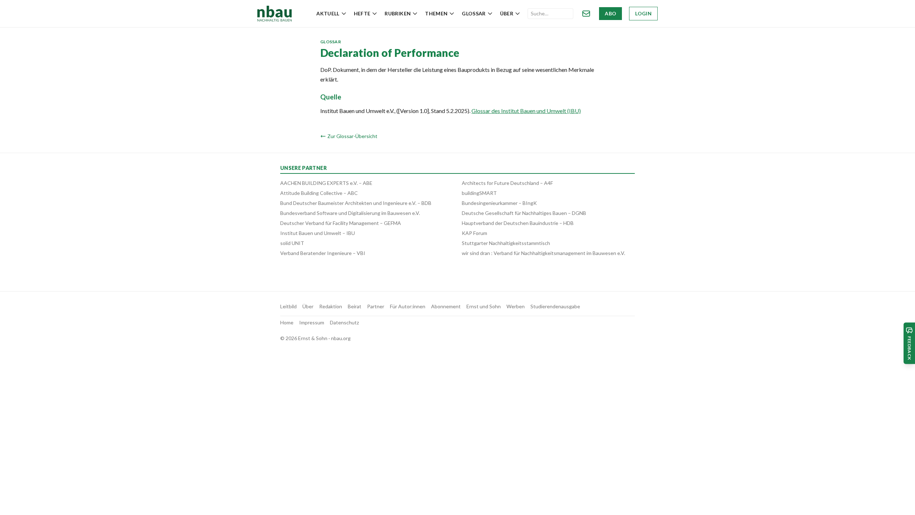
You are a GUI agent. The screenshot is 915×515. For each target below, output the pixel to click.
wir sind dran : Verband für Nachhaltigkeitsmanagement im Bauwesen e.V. (543, 253)
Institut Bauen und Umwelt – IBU (317, 233)
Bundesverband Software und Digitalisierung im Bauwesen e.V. (350, 213)
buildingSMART (479, 193)
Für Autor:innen (407, 306)
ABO (610, 13)
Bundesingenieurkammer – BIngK (499, 203)
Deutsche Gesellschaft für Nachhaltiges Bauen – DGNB (524, 213)
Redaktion (330, 306)
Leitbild (288, 306)
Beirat (354, 306)
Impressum (311, 322)
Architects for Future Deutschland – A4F (507, 183)
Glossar (473, 13)
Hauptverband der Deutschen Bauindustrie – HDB (518, 223)
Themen (436, 13)
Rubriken (398, 13)
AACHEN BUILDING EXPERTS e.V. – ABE (326, 183)
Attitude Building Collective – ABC (319, 193)
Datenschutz (344, 322)
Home (286, 322)
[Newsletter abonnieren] (586, 13)
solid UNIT (292, 243)
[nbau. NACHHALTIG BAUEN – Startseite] (274, 13)
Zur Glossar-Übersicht (352, 136)
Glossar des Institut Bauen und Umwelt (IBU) (526, 110)
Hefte (362, 13)
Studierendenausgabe (555, 306)
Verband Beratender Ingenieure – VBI (322, 253)
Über (506, 13)
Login (643, 13)
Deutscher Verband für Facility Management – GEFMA (340, 223)
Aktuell (327, 13)
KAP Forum (474, 233)
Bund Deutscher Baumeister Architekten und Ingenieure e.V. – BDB (355, 203)
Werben (515, 306)
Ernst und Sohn (483, 306)
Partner (375, 306)
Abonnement (446, 306)
